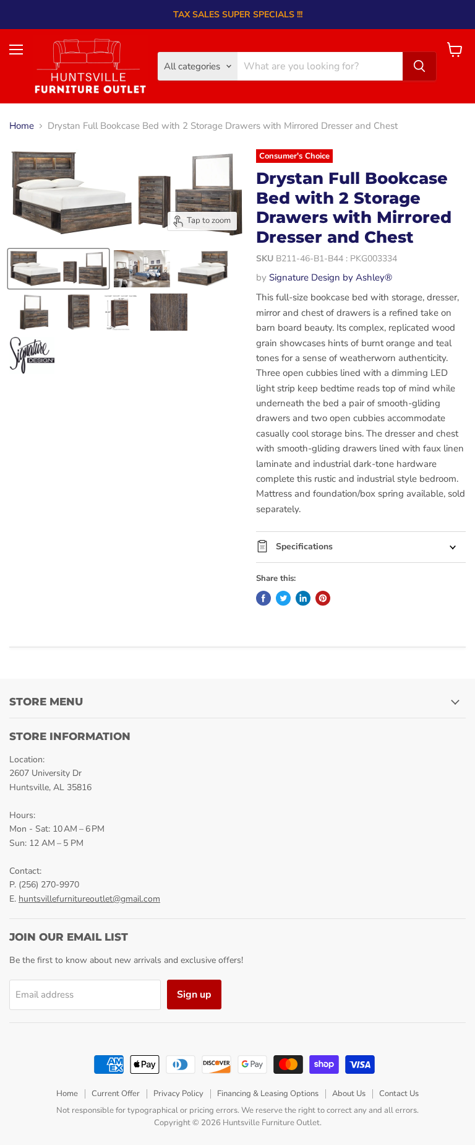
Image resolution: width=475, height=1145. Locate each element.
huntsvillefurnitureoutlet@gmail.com (89, 899)
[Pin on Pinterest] (322, 598)
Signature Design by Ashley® (330, 277)
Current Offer (116, 1093)
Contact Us (399, 1093)
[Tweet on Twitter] (283, 598)
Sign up (194, 994)
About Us (349, 1093)
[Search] (419, 66)
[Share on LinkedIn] (303, 598)
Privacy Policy (178, 1093)
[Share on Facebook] (263, 598)
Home (21, 126)
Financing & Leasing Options (268, 1093)
